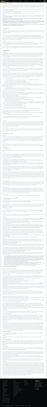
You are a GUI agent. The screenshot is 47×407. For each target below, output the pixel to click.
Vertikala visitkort (5, 390)
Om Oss (31, 1)
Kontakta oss (25, 385)
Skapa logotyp (9, 1)
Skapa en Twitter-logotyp (6, 400)
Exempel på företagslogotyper (17, 382)
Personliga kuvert (5, 391)
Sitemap (27, 405)
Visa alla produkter (5, 394)
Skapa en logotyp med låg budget (17, 389)
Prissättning (14, 395)
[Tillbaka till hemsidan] (3, 1)
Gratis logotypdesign (16, 386)
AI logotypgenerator (14, 1)
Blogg (34, 1)
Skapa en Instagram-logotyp (6, 399)
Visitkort (4, 386)
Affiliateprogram (26, 382)
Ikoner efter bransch (16, 385)
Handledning (14, 394)
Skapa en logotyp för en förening (17, 390)
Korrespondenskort (5, 389)
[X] (36, 389)
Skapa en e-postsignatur (6, 395)
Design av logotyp (5, 382)
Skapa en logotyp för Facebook (6, 398)
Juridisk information (17, 405)
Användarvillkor (23, 405)
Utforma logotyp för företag (16, 391)
